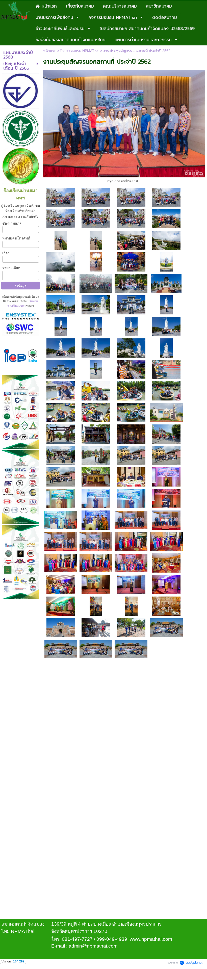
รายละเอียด (11, 268)
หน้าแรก (49, 51)
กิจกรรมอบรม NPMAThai (79, 51)
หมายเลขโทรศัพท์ (16, 238)
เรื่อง (5, 253)
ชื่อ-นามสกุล (11, 223)
